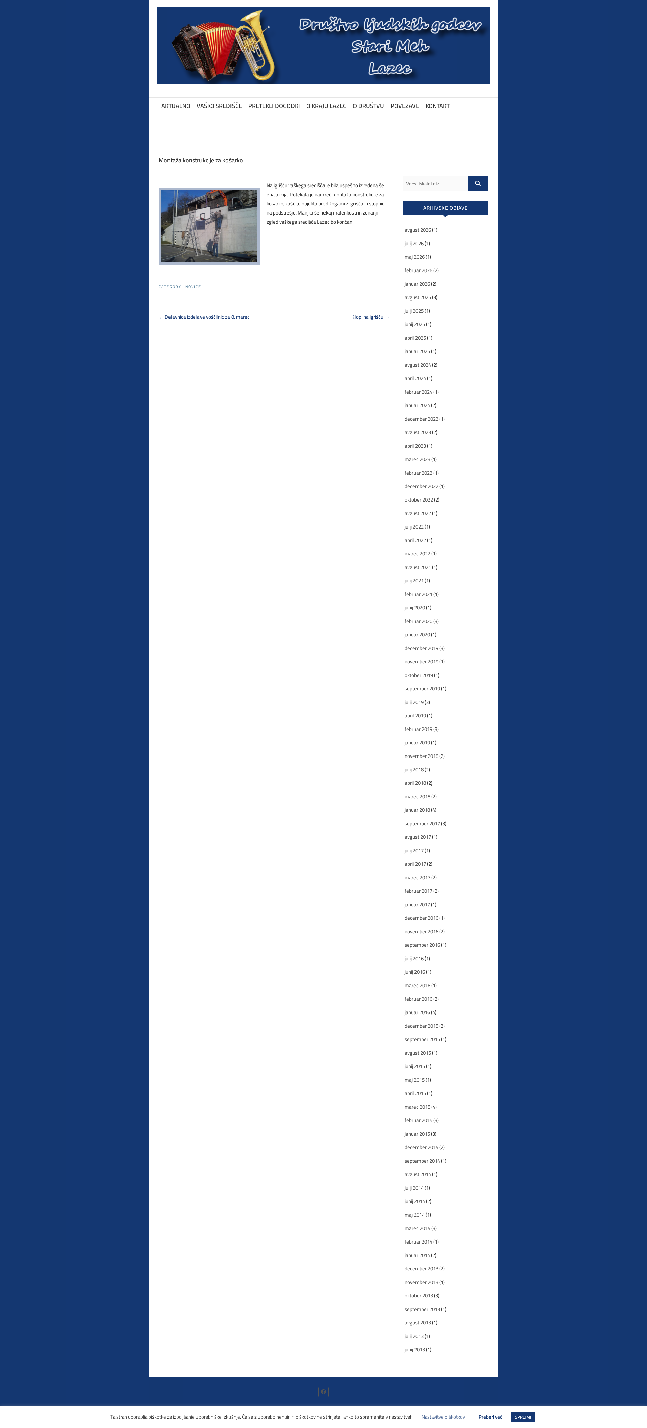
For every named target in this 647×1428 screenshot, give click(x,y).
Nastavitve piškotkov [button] (443, 1417)
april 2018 (415, 783)
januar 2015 (417, 1134)
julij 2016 (414, 958)
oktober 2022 (419, 500)
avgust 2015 (418, 1053)
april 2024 (415, 378)
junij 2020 (415, 607)
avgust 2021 (418, 567)
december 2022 (421, 486)
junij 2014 (415, 1201)
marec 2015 (417, 1107)
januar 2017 (417, 904)
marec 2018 (417, 796)
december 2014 (421, 1147)
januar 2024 (417, 405)
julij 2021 (414, 581)
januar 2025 (417, 351)
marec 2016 (417, 985)
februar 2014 (418, 1242)
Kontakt (438, 105)
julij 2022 (414, 527)
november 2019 (421, 661)
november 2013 (421, 1282)
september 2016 (422, 945)
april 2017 (415, 864)
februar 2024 (418, 392)
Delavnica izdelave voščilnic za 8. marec (204, 316)
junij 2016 (415, 972)
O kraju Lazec (326, 105)
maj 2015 (415, 1080)
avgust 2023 (418, 432)
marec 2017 (417, 877)
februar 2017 (418, 891)
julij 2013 (414, 1336)
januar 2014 (417, 1255)
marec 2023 (417, 459)
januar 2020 (417, 634)
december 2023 (421, 419)
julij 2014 (414, 1188)
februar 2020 (418, 621)
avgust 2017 (418, 837)
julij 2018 (414, 769)
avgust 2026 (418, 230)
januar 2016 (417, 1012)
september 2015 (422, 1039)
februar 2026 (418, 270)
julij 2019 (414, 702)
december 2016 (421, 918)
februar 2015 (418, 1120)
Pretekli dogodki (274, 105)
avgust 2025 (418, 297)
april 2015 (415, 1093)
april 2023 (415, 446)
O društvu (368, 105)
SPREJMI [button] (523, 1417)
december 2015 (421, 1026)
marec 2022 (417, 554)
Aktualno (175, 105)
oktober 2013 (419, 1296)
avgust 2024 (418, 365)
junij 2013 (415, 1349)
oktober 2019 (419, 675)
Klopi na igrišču (370, 316)
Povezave (405, 105)
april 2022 (415, 540)
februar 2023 (418, 473)
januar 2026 (417, 284)
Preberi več (490, 1416)
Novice (193, 287)
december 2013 (421, 1269)
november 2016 (421, 931)
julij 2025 (414, 311)
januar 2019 (417, 742)
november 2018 (421, 756)
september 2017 (422, 823)
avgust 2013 (418, 1322)
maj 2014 (415, 1215)
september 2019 (422, 688)
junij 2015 (415, 1066)
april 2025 (415, 338)
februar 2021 (418, 594)
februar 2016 (418, 999)
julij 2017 (414, 850)
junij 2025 (415, 324)
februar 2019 (418, 729)
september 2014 (422, 1161)
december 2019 (421, 648)
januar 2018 (417, 810)
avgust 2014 (418, 1174)
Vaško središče (219, 105)
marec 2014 (417, 1228)
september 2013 (422, 1309)
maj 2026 (415, 257)
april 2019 (415, 715)
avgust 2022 (418, 513)
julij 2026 (414, 243)
